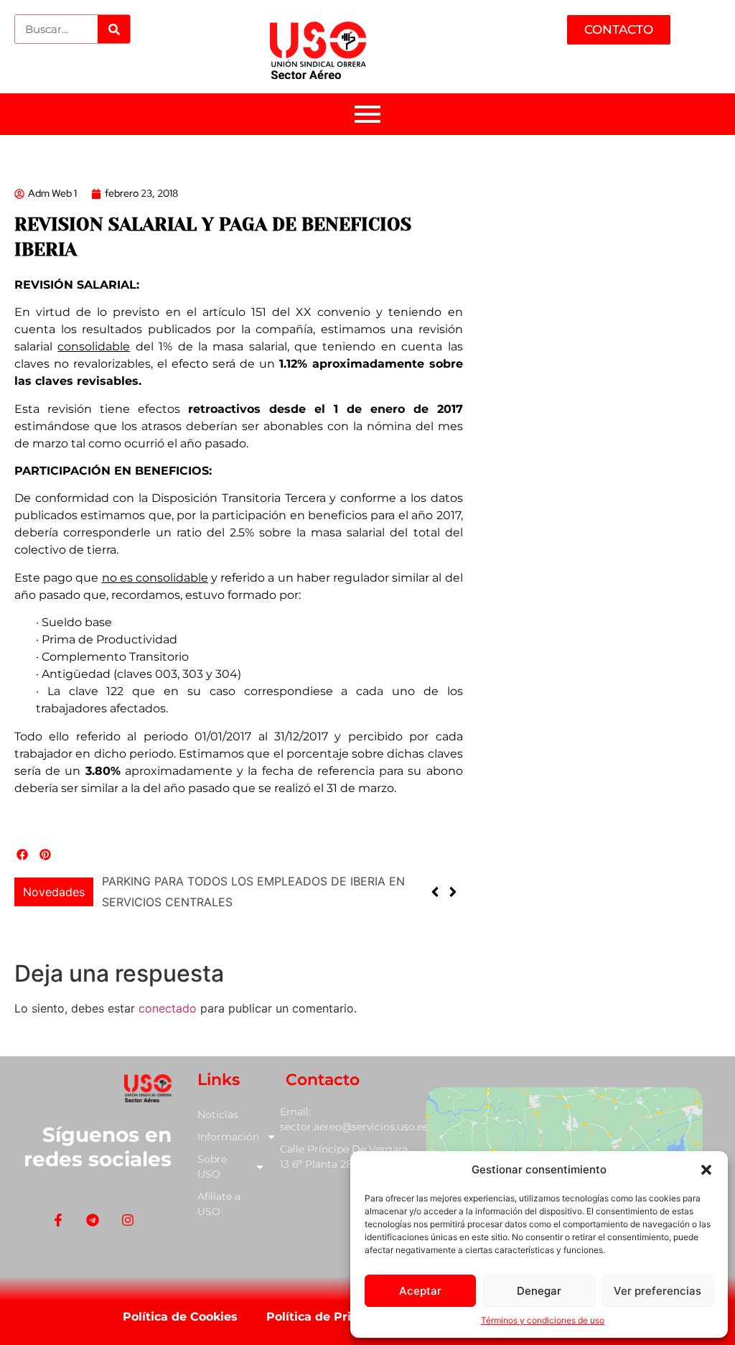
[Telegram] (93, 1220)
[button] (706, 1170)
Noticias (217, 1114)
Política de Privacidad (332, 1316)
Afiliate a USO (218, 1204)
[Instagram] (127, 1220)
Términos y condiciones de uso (542, 1320)
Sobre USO (212, 1167)
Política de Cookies (180, 1316)
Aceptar (420, 1291)
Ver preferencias (657, 1291)
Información (228, 1136)
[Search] (114, 29)
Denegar (539, 1291)
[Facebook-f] (58, 1220)
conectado (168, 1008)
